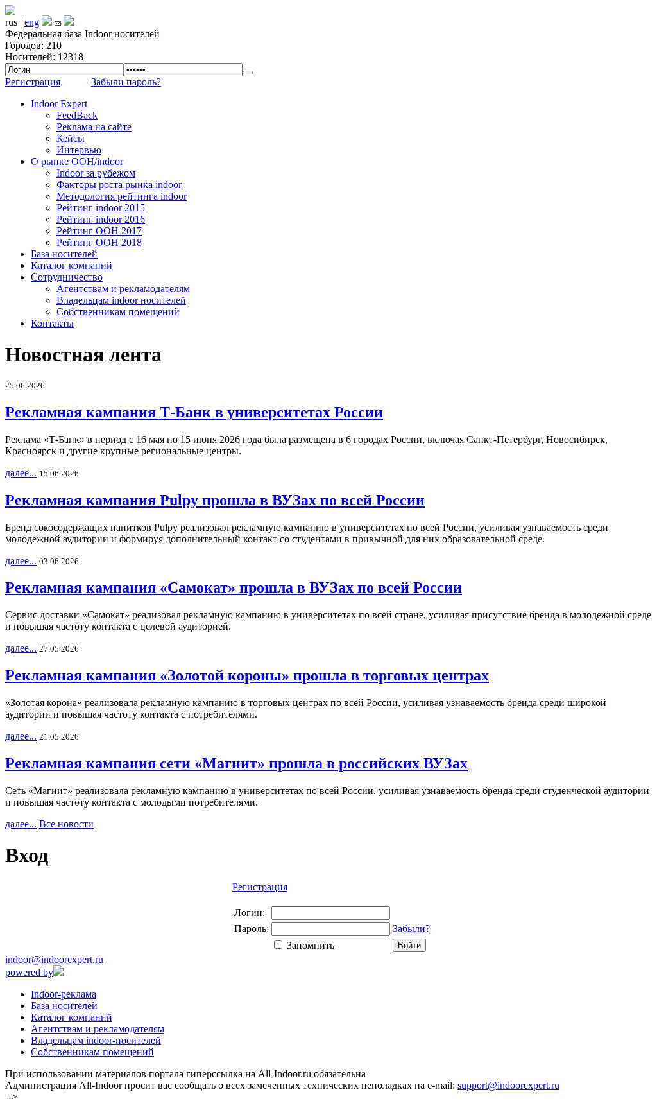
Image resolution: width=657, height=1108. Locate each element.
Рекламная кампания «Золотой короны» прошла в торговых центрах (247, 675)
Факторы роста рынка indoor (119, 184)
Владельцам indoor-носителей (96, 1040)
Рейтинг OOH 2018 (99, 242)
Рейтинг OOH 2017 (99, 230)
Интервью (78, 149)
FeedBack (77, 115)
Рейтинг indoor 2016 (100, 219)
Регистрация (32, 81)
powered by (29, 972)
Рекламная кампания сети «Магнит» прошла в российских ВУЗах (236, 763)
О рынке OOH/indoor (77, 161)
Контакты (52, 323)
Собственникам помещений (118, 311)
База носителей (64, 253)
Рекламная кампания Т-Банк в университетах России (194, 412)
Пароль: (251, 928)
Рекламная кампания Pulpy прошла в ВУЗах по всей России (215, 500)
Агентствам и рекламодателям (123, 288)
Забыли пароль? (126, 81)
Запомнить (310, 945)
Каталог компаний (71, 265)
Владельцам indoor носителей (121, 300)
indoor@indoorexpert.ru (54, 959)
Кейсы (70, 138)
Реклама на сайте (94, 126)
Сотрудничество (67, 277)
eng (31, 22)
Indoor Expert (59, 103)
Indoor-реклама (63, 994)
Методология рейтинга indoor (121, 196)
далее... (21, 472)
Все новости (66, 823)
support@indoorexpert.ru (508, 1085)
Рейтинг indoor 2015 (100, 207)
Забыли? (411, 928)
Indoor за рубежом (95, 173)
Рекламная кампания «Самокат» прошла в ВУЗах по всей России (233, 587)
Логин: (249, 912)
